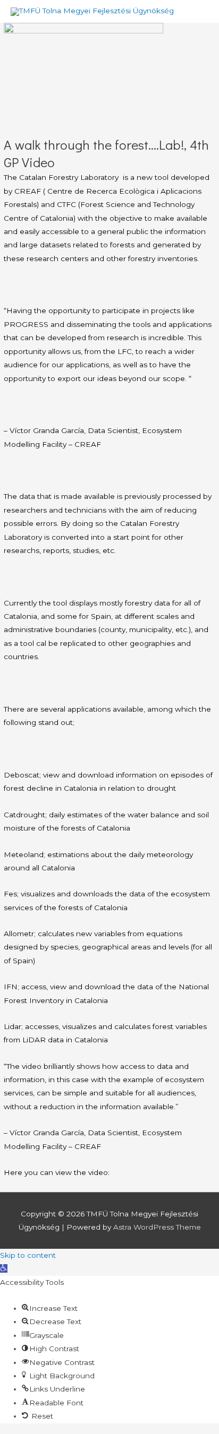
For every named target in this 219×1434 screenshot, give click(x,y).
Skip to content (28, 1255)
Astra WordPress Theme (157, 1227)
